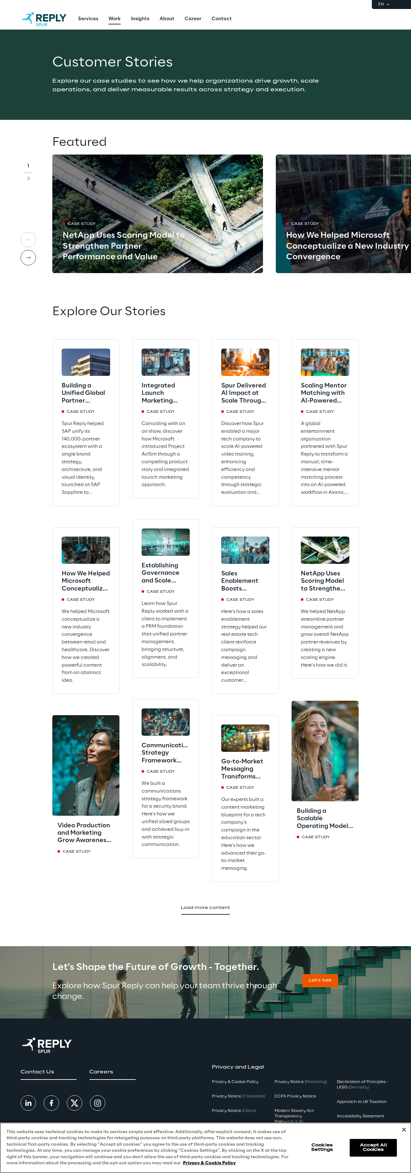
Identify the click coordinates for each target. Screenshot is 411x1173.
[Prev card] (28, 239)
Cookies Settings (322, 1147)
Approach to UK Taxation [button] (362, 1102)
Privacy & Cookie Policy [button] (235, 1082)
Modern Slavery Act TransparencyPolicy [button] (294, 1116)
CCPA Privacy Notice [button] (295, 1096)
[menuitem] (88, 19)
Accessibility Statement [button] (360, 1116)
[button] (320, 980)
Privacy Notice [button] (238, 1096)
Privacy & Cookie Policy (209, 1163)
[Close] (404, 1130)
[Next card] (28, 257)
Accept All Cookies (373, 1147)
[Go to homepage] (44, 19)
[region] (205, 1148)
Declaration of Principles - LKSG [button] (362, 1084)
